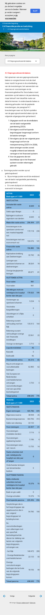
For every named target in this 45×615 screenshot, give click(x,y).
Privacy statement (23, 603)
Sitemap (32, 603)
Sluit (35, 11)
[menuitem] (20, 29)
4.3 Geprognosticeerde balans (18, 29)
